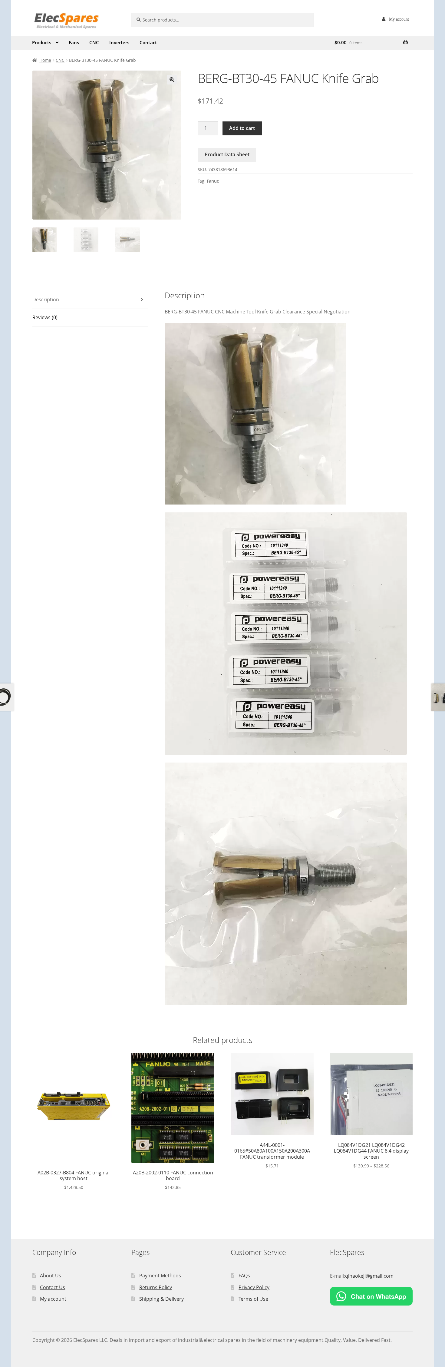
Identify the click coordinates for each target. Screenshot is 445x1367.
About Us (50, 1275)
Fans (74, 42)
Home (45, 60)
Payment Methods (160, 1275)
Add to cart (242, 128)
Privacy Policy (254, 1287)
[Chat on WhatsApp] (371, 1296)
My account (399, 19)
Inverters (119, 42)
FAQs (244, 1275)
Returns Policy (155, 1287)
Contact (148, 42)
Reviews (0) (45, 317)
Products (41, 42)
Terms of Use (253, 1299)
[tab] (90, 300)
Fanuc (213, 181)
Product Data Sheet (227, 154)
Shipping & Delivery (161, 1299)
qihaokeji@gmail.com (369, 1276)
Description (45, 299)
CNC (94, 42)
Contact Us (52, 1287)
